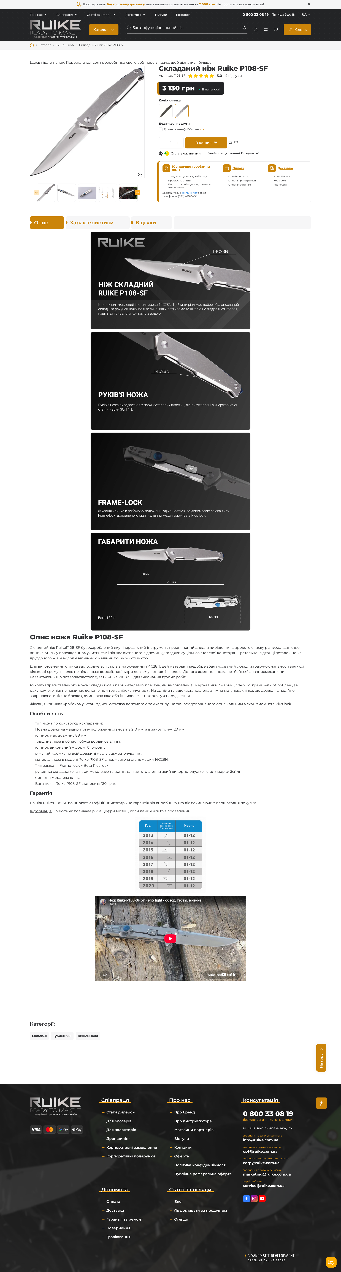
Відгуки (161, 14)
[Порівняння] (266, 29)
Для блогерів (118, 1121)
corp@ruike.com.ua (261, 1163)
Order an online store (266, 1260)
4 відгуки (233, 76)
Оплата (113, 1201)
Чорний (165, 111)
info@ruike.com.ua (260, 1140)
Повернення (118, 1228)
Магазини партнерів (193, 1130)
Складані (39, 1036)
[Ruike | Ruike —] (55, 29)
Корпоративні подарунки (130, 1156)
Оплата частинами (186, 153)
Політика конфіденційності (200, 1165)
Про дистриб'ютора (193, 1121)
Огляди (181, 1219)
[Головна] (32, 45)
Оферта (181, 1156)
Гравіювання (181, 129)
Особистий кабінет (256, 29)
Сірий (181, 111)
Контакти (183, 14)
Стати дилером (120, 1112)
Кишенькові (88, 1036)
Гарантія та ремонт (124, 1219)
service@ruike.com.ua (264, 1185)
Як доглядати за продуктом (200, 1210)
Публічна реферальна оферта (203, 1174)
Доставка (115, 1210)
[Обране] (276, 29)
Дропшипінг (118, 1138)
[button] (36, 192)
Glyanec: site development (271, 1256)
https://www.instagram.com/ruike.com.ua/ (254, 1198)
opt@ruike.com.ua (260, 1151)
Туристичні (62, 1036)
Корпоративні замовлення (131, 1147)
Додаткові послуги (174, 123)
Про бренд (184, 1112)
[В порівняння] (231, 144)
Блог (178, 1201)
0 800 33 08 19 (256, 14)
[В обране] (236, 144)
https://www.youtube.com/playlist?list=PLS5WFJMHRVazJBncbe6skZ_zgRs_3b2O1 (262, 1198)
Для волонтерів (121, 1130)
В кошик (203, 143)
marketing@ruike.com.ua (267, 1174)
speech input (244, 28)
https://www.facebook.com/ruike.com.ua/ (246, 1198)
